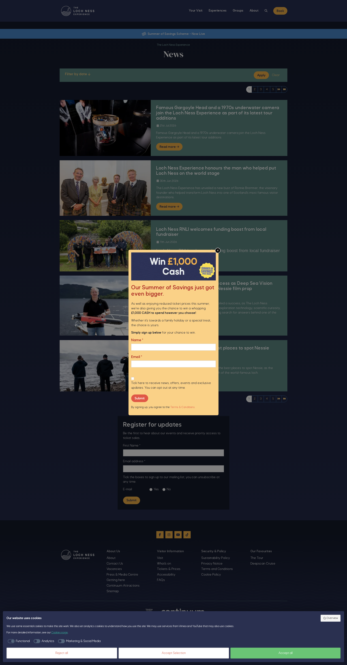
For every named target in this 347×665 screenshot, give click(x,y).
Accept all (286, 653)
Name (137, 340)
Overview (332, 618)
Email (136, 357)
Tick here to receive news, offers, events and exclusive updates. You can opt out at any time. (171, 385)
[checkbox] (18, 641)
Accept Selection (174, 653)
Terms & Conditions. (182, 407)
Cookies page (59, 632)
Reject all (61, 653)
